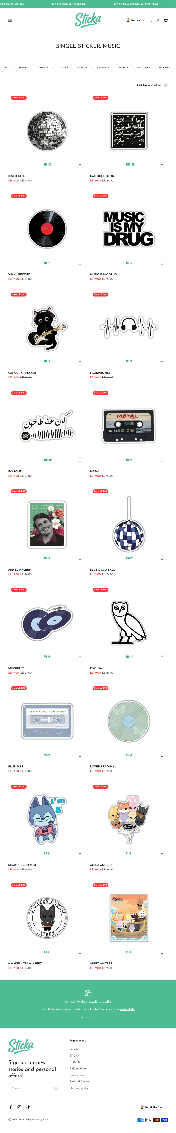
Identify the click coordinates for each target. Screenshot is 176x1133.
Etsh (45, 1119)
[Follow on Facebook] (10, 1107)
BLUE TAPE (15, 766)
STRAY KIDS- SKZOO (22, 865)
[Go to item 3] (89, 1017)
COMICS (82, 67)
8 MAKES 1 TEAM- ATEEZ (25, 963)
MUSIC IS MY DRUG (103, 274)
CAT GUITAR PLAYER (22, 373)
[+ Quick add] (80, 165)
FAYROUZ (15, 471)
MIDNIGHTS (16, 668)
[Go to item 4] (93, 1017)
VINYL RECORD (19, 274)
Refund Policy (78, 1068)
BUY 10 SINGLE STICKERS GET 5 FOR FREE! (109, 4)
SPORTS (123, 67)
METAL (95, 471)
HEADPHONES (100, 373)
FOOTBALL (103, 67)
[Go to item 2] (86, 1017)
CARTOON (42, 67)
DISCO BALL (16, 176)
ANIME (22, 67)
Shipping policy (79, 1088)
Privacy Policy (78, 1075)
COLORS (63, 67)
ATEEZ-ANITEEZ (101, 963)
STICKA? (75, 1055)
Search (74, 1049)
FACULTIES (143, 67)
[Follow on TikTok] (28, 1107)
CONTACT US (78, 1062)
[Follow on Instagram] (19, 1107)
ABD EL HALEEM (19, 570)
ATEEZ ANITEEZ (101, 865)
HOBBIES (164, 67)
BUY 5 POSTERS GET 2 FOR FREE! (42, 4)
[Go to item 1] (82, 1017)
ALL (6, 67)
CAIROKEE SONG (102, 176)
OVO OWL (97, 668)
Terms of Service (80, 1081)
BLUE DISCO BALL (102, 570)
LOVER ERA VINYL (103, 766)
